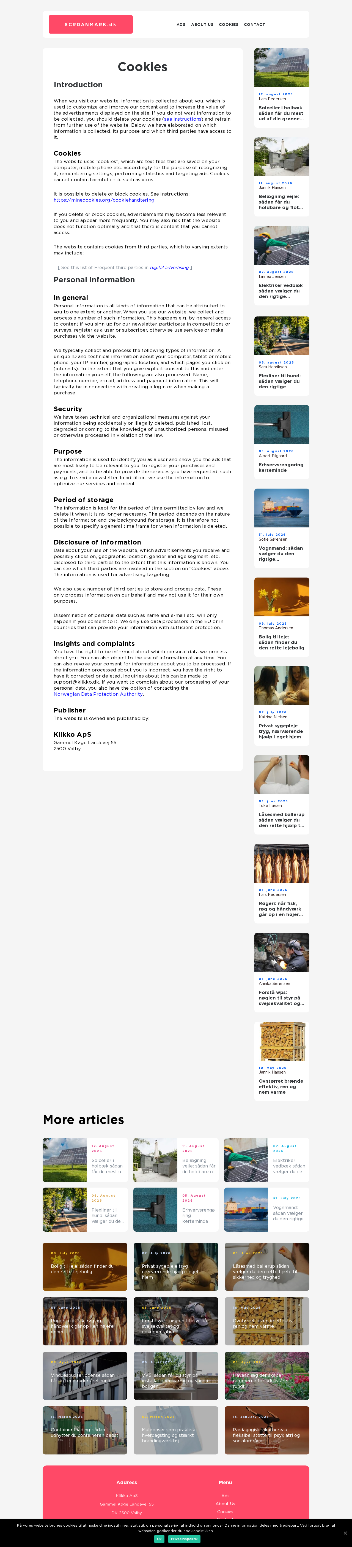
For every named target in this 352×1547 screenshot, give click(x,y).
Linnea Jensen (272, 276)
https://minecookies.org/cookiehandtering (104, 200)
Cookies (228, 24)
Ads (181, 24)
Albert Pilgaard (273, 456)
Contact (254, 24)
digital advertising (169, 267)
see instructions (182, 119)
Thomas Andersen (276, 628)
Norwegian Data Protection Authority (98, 694)
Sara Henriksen (273, 367)
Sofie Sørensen (273, 539)
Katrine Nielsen (273, 717)
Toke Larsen (270, 806)
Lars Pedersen (272, 99)
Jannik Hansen (272, 187)
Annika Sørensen (274, 983)
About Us (202, 24)
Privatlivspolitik (184, 1539)
